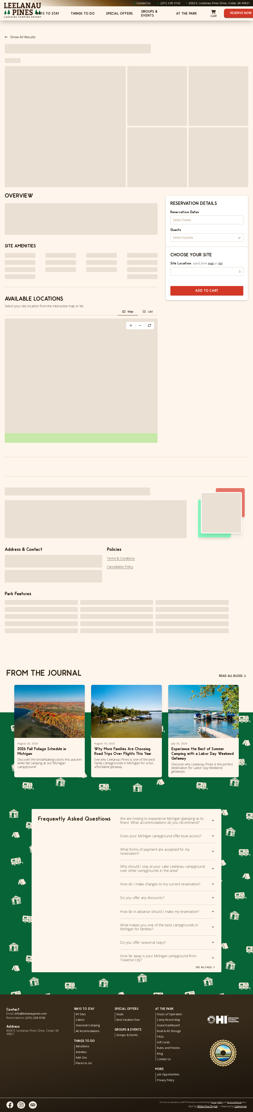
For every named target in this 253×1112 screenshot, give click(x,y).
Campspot (240, 1106)
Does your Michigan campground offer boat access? (160, 836)
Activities (81, 1052)
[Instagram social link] (21, 1105)
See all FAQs (204, 967)
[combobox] (206, 271)
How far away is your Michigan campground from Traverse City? (158, 957)
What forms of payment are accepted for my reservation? (155, 851)
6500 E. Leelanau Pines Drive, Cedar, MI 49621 (219, 3)
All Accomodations (88, 1031)
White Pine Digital (207, 1106)
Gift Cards (163, 1042)
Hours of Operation (169, 1014)
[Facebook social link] (9, 1104)
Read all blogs (231, 676)
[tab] (127, 312)
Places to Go (84, 1063)
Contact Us (144, 3)
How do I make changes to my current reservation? (160, 884)
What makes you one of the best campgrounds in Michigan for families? (159, 927)
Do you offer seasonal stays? (143, 942)
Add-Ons (81, 1057)
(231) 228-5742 (170, 3)
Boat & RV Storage (169, 1031)
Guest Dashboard (168, 1025)
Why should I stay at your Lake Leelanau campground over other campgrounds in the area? (162, 868)
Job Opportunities (168, 1074)
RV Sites (81, 1014)
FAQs (160, 1036)
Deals (120, 1014)
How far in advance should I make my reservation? (159, 911)
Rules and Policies (168, 1048)
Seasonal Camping (88, 1025)
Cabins (80, 1020)
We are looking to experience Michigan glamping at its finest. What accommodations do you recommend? (161, 820)
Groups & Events (149, 13)
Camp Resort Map (168, 1020)
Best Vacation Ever (128, 1020)
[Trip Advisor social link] (33, 1105)
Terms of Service (234, 1102)
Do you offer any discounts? (142, 897)
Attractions (82, 1046)
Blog (160, 1053)
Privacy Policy (165, 1080)
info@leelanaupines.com (31, 1013)
